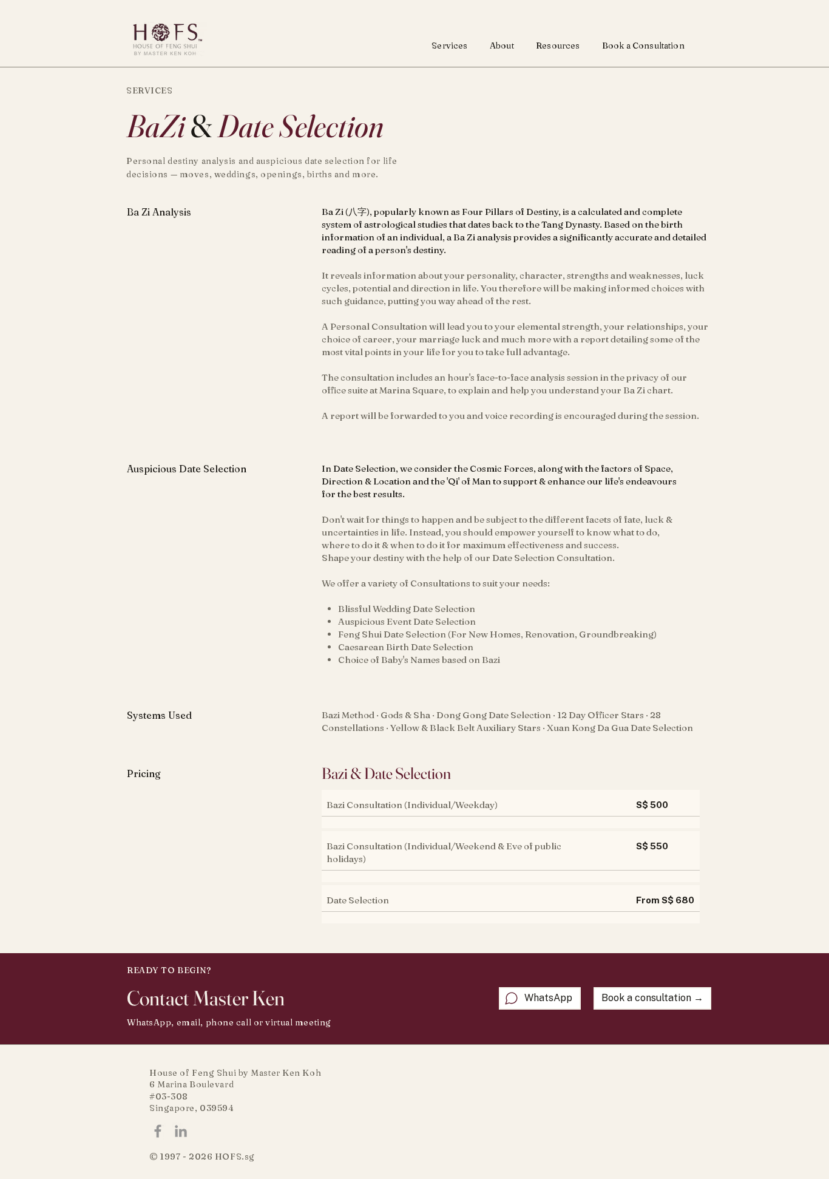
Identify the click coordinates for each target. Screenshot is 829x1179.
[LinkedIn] (180, 1131)
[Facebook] (157, 1131)
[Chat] (511, 998)
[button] (450, 44)
